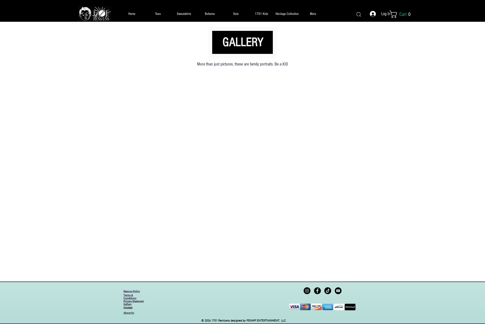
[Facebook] (317, 290)
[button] (403, 14)
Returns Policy (132, 291)
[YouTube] (338, 290)
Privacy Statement (134, 301)
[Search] (359, 14)
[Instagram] (307, 290)
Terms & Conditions (130, 296)
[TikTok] (327, 290)
